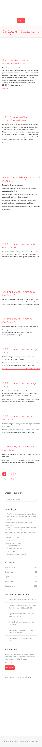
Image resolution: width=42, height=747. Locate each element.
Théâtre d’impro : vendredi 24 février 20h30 (18, 246)
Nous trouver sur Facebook (18, 677)
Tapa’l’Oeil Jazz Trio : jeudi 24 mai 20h (22, 599)
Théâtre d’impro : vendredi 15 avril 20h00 (18, 418)
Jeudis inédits (9, 581)
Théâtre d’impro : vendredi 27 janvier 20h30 (18, 293)
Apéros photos (10, 567)
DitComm (7, 741)
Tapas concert (10, 586)
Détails (4, 88)
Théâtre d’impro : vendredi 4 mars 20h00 (18, 448)
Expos (7, 577)
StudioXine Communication (19, 741)
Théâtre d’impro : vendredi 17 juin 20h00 (20, 351)
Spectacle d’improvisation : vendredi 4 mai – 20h (16, 62)
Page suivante (8, 479)
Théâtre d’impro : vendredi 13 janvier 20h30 (18, 320)
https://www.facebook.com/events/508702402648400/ (21, 369)
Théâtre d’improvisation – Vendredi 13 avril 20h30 (16, 118)
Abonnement (11, 649)
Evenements (9, 572)
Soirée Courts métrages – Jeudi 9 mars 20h (21, 179)
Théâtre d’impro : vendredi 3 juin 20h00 (20, 385)
